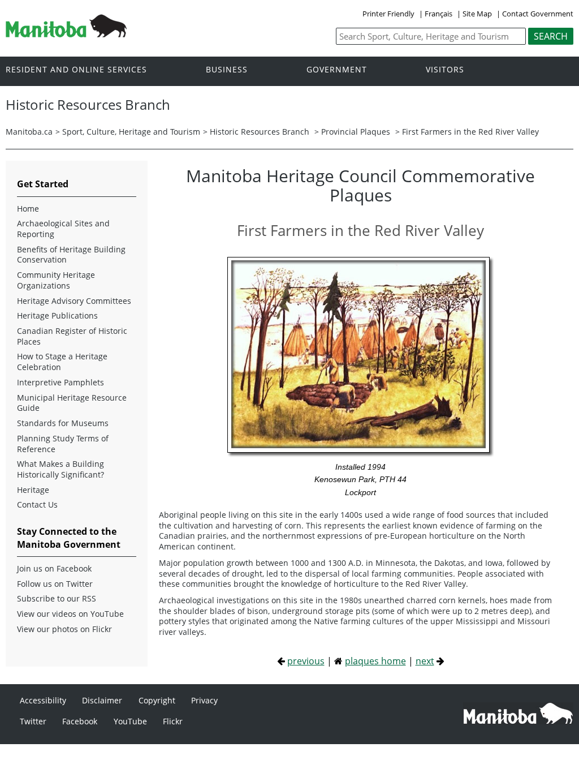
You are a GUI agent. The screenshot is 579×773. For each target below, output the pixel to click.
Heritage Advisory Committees (74, 301)
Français (438, 13)
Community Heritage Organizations (56, 280)
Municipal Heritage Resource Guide (72, 403)
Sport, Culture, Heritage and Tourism (131, 131)
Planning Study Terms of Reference (63, 443)
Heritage (33, 490)
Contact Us (37, 505)
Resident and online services (76, 70)
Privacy (204, 700)
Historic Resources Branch (259, 131)
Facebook (79, 721)
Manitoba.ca (29, 131)
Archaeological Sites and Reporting (63, 228)
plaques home (375, 661)
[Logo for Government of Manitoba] (66, 34)
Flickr (173, 721)
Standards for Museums (63, 423)
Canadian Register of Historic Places (72, 336)
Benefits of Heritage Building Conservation (71, 254)
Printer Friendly (388, 13)
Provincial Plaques (355, 131)
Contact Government (537, 13)
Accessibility (43, 700)
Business (227, 70)
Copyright (157, 700)
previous (306, 661)
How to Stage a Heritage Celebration (62, 361)
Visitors (445, 70)
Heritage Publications (57, 316)
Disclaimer (102, 700)
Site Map (477, 13)
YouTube (130, 721)
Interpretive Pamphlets (60, 382)
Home (28, 209)
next (425, 661)
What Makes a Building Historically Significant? (60, 469)
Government (336, 70)
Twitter (33, 721)
